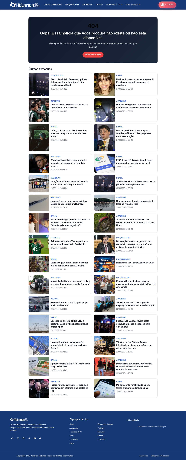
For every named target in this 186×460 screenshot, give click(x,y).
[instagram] (23, 438)
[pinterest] (29, 438)
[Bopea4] (24, 5)
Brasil (71, 436)
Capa (71, 424)
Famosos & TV (75, 432)
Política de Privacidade (160, 456)
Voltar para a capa (93, 55)
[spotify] (40, 438)
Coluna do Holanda (105, 424)
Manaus (101, 432)
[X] (18, 438)
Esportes (101, 439)
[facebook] (12, 438)
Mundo (100, 436)
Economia (73, 439)
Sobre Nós (143, 456)
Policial (100, 428)
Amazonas (73, 428)
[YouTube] (34, 438)
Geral (71, 443)
